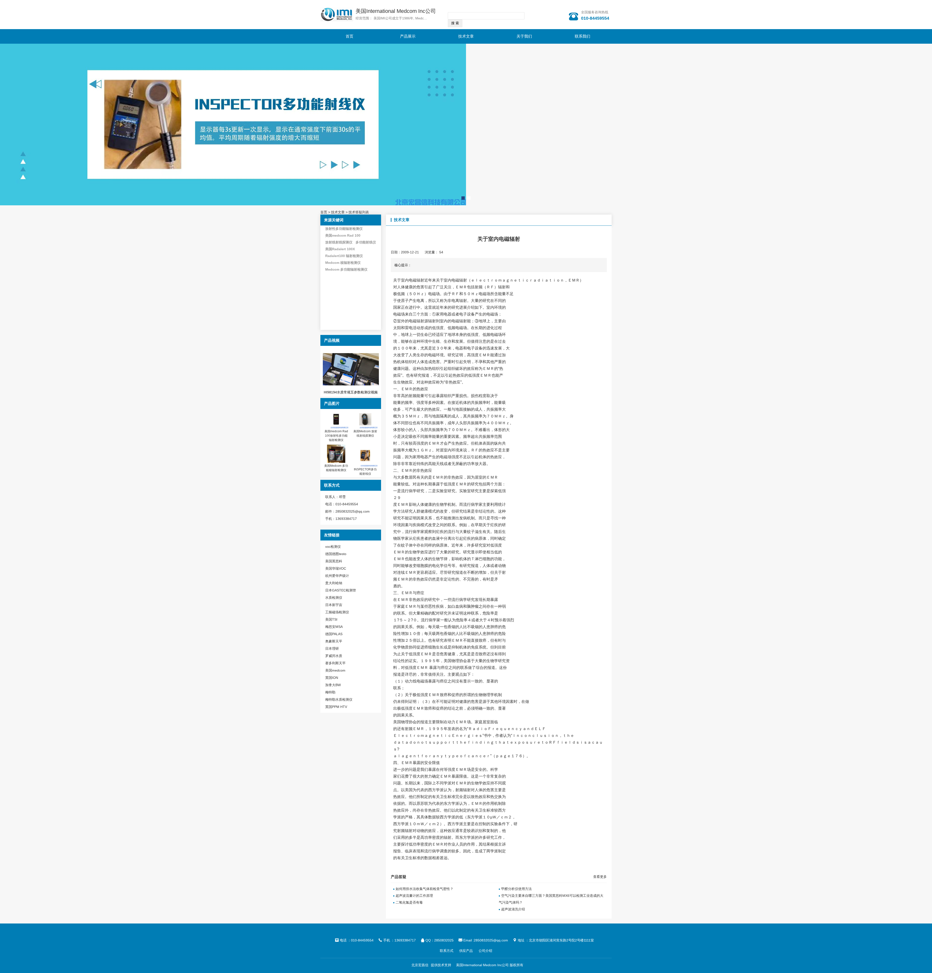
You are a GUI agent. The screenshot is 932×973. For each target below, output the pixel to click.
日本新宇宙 (333, 605)
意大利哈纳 (333, 583)
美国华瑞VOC (335, 568)
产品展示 (408, 36)
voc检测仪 (333, 547)
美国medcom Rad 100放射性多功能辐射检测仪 (336, 436)
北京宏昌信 (419, 965)
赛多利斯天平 (335, 663)
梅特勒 (330, 692)
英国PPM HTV (336, 707)
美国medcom (335, 670)
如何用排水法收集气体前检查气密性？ (424, 889)
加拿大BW (333, 685)
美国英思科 (333, 561)
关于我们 (524, 36)
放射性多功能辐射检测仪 (344, 229)
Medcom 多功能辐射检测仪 (346, 269)
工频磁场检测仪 (337, 612)
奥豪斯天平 (333, 641)
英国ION (331, 678)
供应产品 (466, 951)
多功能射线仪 (366, 242)
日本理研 (332, 648)
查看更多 (600, 877)
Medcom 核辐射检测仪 (343, 263)
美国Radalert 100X (340, 249)
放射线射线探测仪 (338, 242)
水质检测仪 (333, 597)
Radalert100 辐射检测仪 (344, 256)
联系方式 (446, 951)
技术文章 (466, 36)
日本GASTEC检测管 (340, 590)
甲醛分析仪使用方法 (516, 889)
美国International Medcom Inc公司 (396, 11)
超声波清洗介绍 (513, 909)
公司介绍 (485, 951)
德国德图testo (335, 554)
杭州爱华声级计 (337, 576)
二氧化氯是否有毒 (409, 902)
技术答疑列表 (359, 212)
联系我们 (582, 36)
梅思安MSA (334, 627)
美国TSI (331, 619)
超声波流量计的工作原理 (414, 896)
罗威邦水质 (333, 656)
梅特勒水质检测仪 (338, 699)
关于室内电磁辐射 (408, 280)
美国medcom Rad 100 (342, 235)
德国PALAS (333, 634)
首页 (349, 36)
